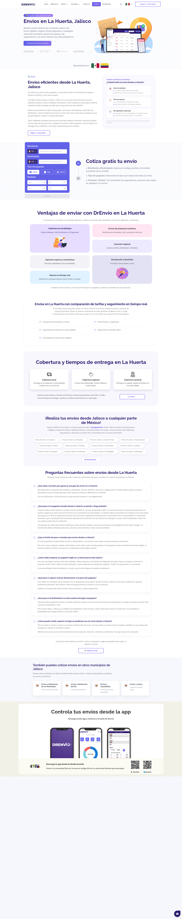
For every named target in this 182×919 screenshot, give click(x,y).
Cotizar (47, 196)
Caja (48, 172)
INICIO (46, 4)
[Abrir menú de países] (129, 4)
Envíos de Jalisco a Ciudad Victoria (102, 440)
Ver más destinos (90, 459)
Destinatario (33, 156)
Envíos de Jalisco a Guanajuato (131, 451)
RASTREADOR (106, 4)
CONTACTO (86, 4)
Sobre (34, 172)
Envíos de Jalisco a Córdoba (75, 446)
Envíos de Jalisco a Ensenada (75, 451)
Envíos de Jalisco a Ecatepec (47, 451)
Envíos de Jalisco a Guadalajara (103, 451)
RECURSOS (74, 4)
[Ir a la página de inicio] (28, 4)
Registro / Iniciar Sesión (148, 4)
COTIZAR (96, 4)
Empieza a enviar (92, 650)
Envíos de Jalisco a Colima (49, 446)
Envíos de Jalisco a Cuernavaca (102, 446)
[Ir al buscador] (121, 4)
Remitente (32, 146)
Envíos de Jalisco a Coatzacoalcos (133, 440)
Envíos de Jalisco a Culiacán (130, 446)
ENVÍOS (63, 4)
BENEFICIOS (54, 4)
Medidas (31, 177)
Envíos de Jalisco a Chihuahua (72, 440)
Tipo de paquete (35, 166)
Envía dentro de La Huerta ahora (37, 43)
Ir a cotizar (131, 396)
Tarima (62, 172)
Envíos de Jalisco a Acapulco (45, 440)
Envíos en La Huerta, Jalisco (57, 21)
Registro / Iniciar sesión (38, 133)
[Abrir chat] (177, 914)
